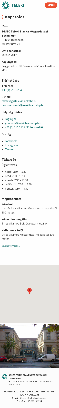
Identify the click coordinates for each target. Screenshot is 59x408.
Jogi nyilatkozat (29, 394)
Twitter (9, 149)
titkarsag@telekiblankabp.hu (19, 101)
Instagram (11, 145)
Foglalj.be (11, 119)
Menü (51, 5)
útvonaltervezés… (11, 245)
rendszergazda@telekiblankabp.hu (23, 105)
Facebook (11, 141)
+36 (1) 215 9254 (12, 90)
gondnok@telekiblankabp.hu (22, 123)
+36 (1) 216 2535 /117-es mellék (24, 127)
